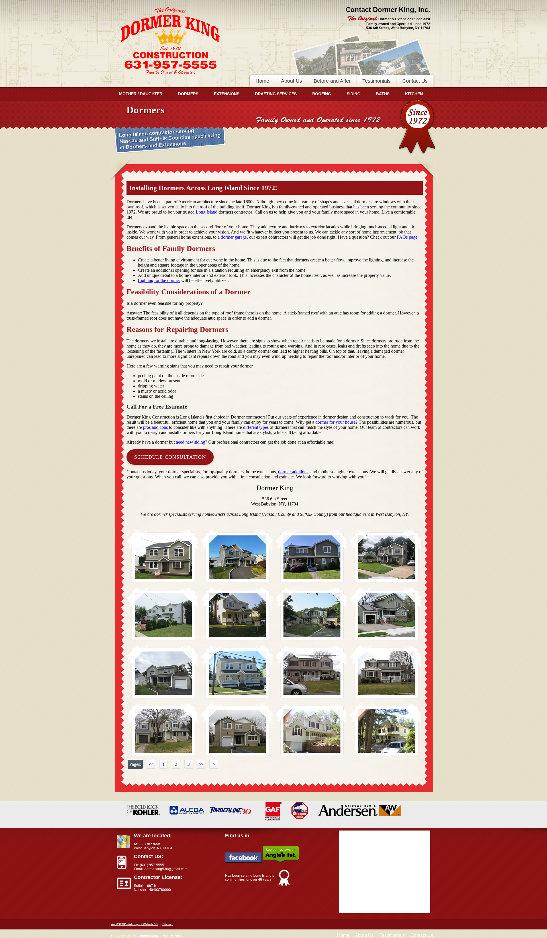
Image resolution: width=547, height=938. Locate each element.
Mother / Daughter (140, 94)
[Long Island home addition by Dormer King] (237, 557)
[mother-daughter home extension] (386, 673)
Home (262, 81)
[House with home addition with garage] (237, 731)
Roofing (321, 94)
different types (256, 427)
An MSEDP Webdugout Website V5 (134, 924)
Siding (353, 94)
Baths (382, 94)
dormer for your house (335, 422)
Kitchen (414, 94)
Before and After (332, 81)
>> (201, 764)
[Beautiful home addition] (312, 557)
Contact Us (415, 81)
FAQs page (407, 237)
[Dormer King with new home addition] (312, 615)
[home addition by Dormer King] (163, 557)
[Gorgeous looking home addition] (386, 731)
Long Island (206, 212)
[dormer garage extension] (163, 731)
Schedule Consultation (170, 457)
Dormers (188, 94)
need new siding (190, 442)
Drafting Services (276, 94)
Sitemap (167, 924)
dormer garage (234, 237)
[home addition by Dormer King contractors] (237, 673)
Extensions (226, 94)
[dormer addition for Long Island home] (237, 615)
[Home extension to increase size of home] (386, 557)
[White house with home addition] (163, 615)
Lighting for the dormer (159, 280)
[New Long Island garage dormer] (163, 673)
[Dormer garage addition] (386, 615)
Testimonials (376, 81)
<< (151, 764)
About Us (291, 81)
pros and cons (155, 427)
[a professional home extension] (312, 673)
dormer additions (293, 471)
